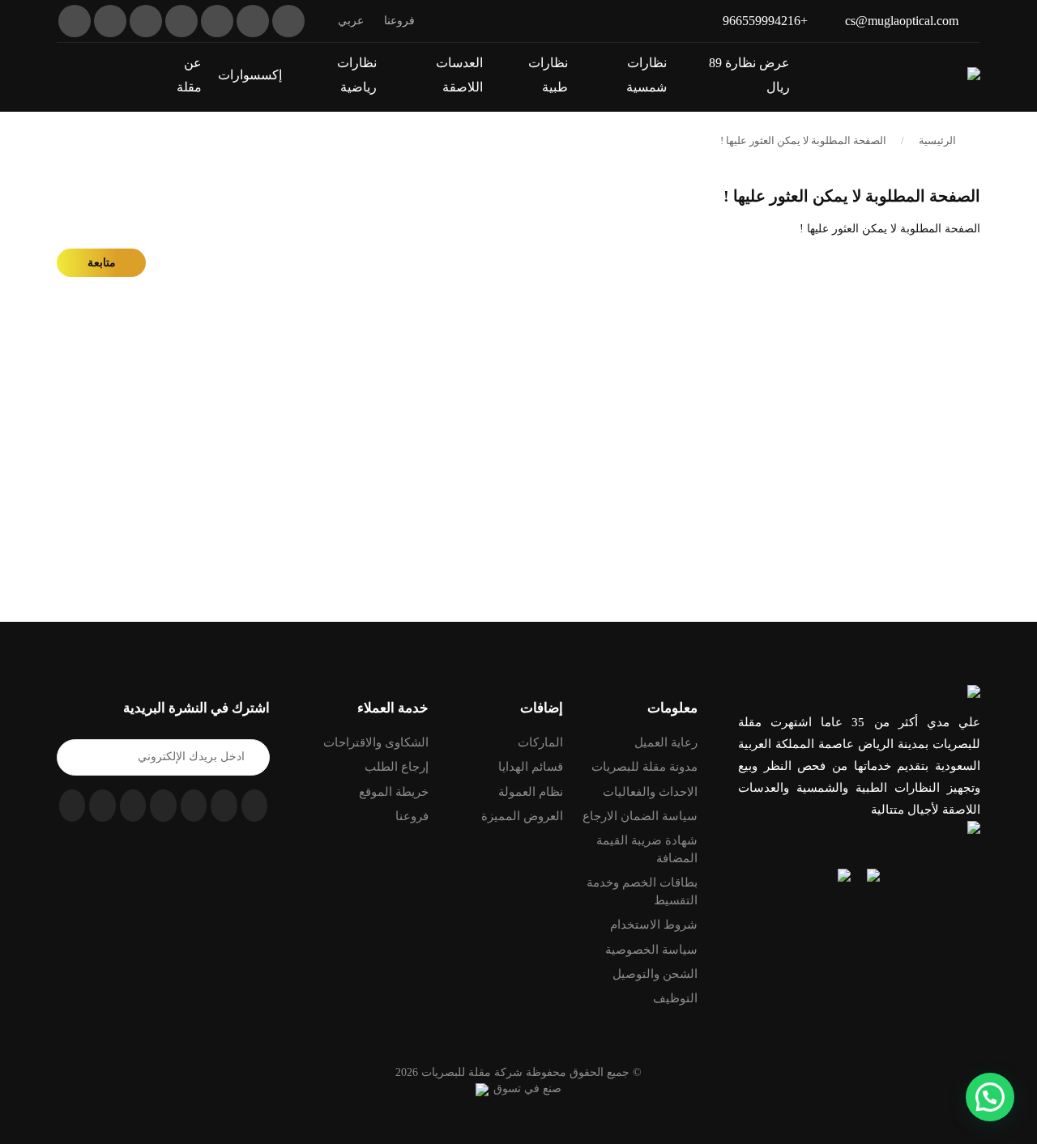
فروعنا (399, 21)
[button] (62, 74)
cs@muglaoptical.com (901, 21)
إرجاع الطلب (397, 766)
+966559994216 (765, 21)
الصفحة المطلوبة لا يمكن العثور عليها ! (803, 140)
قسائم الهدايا (530, 766)
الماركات (540, 742)
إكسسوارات (250, 75)
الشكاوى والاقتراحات (376, 742)
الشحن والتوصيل (655, 974)
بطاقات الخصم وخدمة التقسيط (642, 891)
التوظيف (675, 998)
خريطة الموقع (394, 791)
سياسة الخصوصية (651, 949)
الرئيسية (937, 140)
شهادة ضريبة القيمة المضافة (647, 849)
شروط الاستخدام (654, 924)
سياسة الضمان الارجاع (640, 816)
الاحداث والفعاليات (650, 791)
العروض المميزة (522, 816)
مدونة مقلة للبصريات (644, 766)
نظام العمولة (530, 791)
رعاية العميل (666, 742)
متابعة (101, 263)
